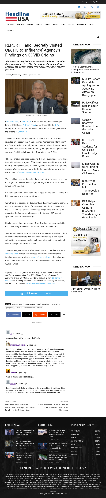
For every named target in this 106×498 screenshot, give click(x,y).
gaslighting (9, 308)
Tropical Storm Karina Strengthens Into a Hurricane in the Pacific (85, 69)
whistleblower (11, 253)
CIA (38, 304)
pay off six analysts (41, 257)
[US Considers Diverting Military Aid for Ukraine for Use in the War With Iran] (9, 443)
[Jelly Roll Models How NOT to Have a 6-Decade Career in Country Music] (42, 446)
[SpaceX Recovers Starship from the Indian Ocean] (75, 121)
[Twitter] (91, 6)
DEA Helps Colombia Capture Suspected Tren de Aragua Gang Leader (91, 209)
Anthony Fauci (29, 125)
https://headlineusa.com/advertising (40, 283)
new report (26, 121)
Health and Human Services (31, 172)
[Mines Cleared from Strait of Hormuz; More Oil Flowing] (75, 165)
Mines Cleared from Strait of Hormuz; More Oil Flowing (90, 168)
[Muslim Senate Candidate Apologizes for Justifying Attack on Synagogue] (75, 80)
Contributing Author (19, 75)
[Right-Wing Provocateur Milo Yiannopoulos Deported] (75, 182)
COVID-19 (22, 132)
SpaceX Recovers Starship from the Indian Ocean (90, 126)
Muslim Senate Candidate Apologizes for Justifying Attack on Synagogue (91, 87)
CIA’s (57, 125)
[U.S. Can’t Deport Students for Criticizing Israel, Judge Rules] (75, 142)
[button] (98, 37)
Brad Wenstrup (30, 304)
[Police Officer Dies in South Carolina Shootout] (75, 104)
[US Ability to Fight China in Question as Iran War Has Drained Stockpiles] (42, 457)
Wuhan (39, 308)
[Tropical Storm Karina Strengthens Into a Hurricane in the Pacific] (86, 56)
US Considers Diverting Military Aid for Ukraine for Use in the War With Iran (25, 444)
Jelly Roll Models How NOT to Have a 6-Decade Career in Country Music (58, 446)
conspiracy (45, 304)
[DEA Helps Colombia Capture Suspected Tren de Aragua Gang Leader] (75, 203)
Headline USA (12, 121)
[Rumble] (85, 6)
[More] (64, 314)
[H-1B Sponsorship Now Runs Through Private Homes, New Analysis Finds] (42, 432)
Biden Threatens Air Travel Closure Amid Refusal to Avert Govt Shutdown (53, 407)
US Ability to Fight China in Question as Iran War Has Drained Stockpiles (58, 457)
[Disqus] (36, 361)
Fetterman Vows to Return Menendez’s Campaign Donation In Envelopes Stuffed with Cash (20, 407)
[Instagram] (98, 6)
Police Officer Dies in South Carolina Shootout (90, 107)
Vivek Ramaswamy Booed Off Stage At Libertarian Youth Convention (25, 432)
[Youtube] (78, 6)
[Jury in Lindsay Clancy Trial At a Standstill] (86, 278)
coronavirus (56, 304)
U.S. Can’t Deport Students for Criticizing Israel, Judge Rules (90, 148)
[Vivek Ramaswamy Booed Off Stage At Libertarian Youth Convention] (9, 432)
